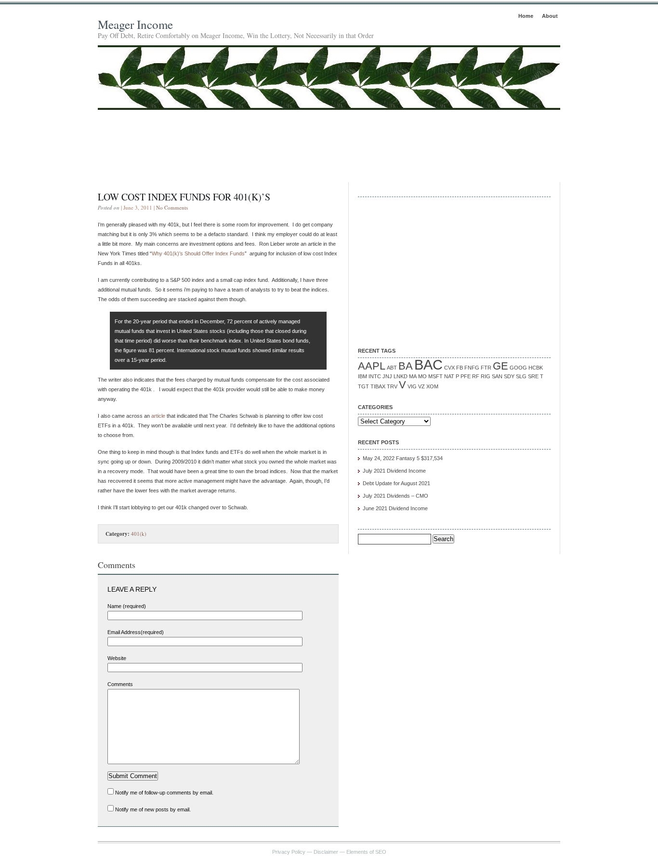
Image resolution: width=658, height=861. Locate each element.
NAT (449, 376)
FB (459, 368)
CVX (449, 368)
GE (500, 366)
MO (422, 376)
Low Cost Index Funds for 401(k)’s (184, 196)
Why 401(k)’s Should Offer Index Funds (198, 253)
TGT (363, 386)
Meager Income (135, 24)
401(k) (138, 533)
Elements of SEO (366, 852)
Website (116, 658)
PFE (466, 376)
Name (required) (126, 606)
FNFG (471, 368)
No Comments (172, 207)
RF (475, 376)
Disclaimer (326, 852)
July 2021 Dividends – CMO (395, 496)
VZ (421, 386)
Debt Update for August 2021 (396, 483)
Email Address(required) (135, 632)
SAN (497, 376)
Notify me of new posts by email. (153, 809)
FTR (486, 368)
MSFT (435, 376)
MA (413, 376)
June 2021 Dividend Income (395, 508)
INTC (374, 376)
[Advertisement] (329, 136)
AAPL (371, 366)
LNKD (401, 376)
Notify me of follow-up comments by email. (164, 792)
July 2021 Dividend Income (394, 471)
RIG (485, 376)
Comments (120, 684)
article (158, 416)
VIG (412, 386)
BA (405, 366)
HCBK (535, 368)
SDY (509, 376)
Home (525, 16)
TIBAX (377, 386)
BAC (428, 364)
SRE (533, 376)
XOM (432, 386)
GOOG (518, 368)
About (550, 16)
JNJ (387, 376)
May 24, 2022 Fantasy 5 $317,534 (403, 458)
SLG (521, 376)
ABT (392, 368)
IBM (362, 376)
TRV (392, 386)
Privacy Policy (288, 852)
